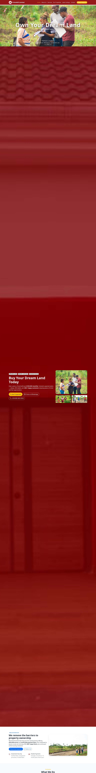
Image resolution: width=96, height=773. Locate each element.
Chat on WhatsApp (32, 394)
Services (50, 2)
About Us (44, 2)
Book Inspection (82, 2)
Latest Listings (66, 2)
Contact (73, 2)
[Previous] (7, 25)
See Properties (16, 394)
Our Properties (57, 2)
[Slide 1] (45, 44)
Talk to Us (28, 749)
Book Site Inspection (16, 749)
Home (38, 2)
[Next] (89, 25)
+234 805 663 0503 (17, 398)
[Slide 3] (50, 44)
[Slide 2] (48, 44)
